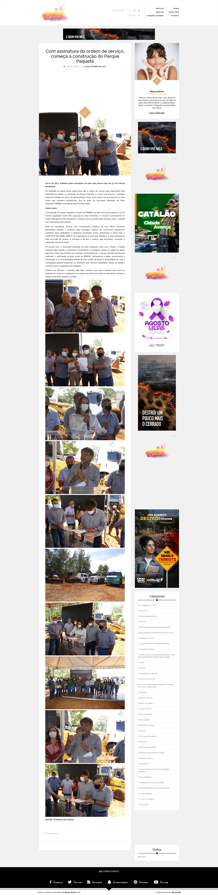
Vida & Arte (144, 804)
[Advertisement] (85, 85)
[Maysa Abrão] (55, 12)
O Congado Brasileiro (148, 736)
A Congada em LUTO (148, 605)
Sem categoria (146, 777)
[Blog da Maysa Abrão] (157, 173)
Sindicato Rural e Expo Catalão (152, 783)
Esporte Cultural (146, 698)
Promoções (144, 764)
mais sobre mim (156, 113)
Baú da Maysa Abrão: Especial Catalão (155, 627)
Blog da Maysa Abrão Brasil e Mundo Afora (156, 633)
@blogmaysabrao (109, 871)
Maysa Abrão (73, 66)
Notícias (160, 8)
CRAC (142, 662)
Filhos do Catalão (146, 703)
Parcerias (143, 742)
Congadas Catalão (155, 16)
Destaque (143, 692)
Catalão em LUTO (147, 638)
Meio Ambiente (146, 714)
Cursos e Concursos (147, 679)
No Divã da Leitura (147, 725)
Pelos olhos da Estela (148, 747)
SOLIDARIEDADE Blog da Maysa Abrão (155, 788)
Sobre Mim (174, 12)
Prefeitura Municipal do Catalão (152, 753)
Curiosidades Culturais (148, 673)
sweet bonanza (146, 794)
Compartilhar (52, 833)
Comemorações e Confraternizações (154, 644)
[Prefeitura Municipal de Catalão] (157, 223)
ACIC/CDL (143, 611)
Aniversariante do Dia (148, 616)
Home (176, 8)
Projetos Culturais (146, 758)
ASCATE (143, 622)
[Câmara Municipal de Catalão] (157, 322)
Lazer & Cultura (146, 709)
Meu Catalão (145, 720)
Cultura (142, 668)
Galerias (160, 12)
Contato (175, 16)
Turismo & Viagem (147, 799)
